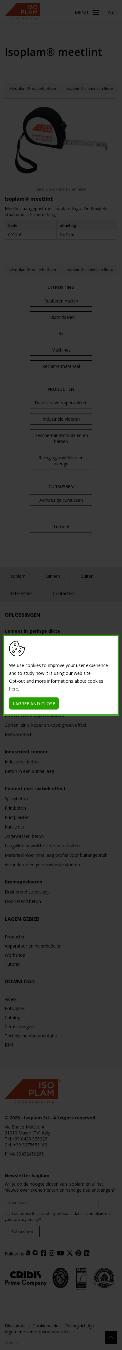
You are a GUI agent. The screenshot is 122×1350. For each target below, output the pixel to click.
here (13, 688)
